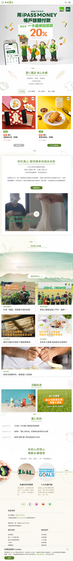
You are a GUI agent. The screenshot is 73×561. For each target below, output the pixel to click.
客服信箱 (44, 545)
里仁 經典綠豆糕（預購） (11, 136)
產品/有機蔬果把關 (13, 540)
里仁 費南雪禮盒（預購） (46, 136)
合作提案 (44, 534)
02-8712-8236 (22, 518)
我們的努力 (35, 276)
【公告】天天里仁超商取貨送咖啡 (20, 425)
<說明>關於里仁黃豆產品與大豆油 (21, 437)
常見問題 (44, 542)
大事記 (10, 542)
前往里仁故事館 (36, 246)
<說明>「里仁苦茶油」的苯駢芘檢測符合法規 (25, 431)
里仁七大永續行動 (13, 537)
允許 (9, 558)
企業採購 (44, 537)
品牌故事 (10, 534)
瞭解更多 (36, 188)
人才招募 (44, 540)
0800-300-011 (20, 515)
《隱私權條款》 (40, 554)
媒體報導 (10, 545)
